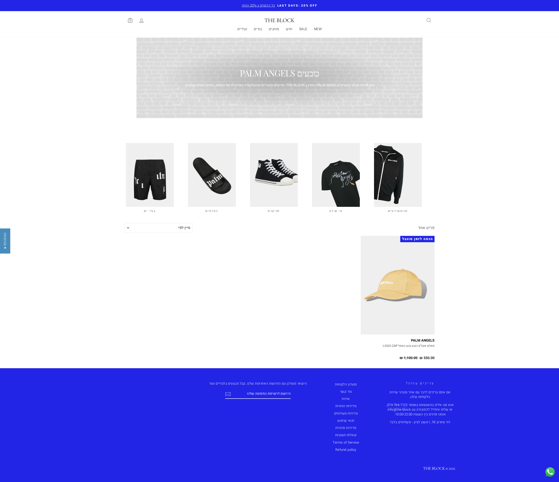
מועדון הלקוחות (346, 384)
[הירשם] (228, 394)
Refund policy (345, 449)
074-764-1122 (397, 405)
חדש (289, 29)
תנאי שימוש (345, 420)
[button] (5, 241)
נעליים (242, 29)
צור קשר (346, 391)
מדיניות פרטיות (345, 427)
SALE (303, 29)
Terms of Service (346, 442)
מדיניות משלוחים (346, 413)
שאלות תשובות (346, 435)
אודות (346, 398)
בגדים (258, 29)
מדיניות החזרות (345, 406)
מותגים (274, 29)
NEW (318, 29)
